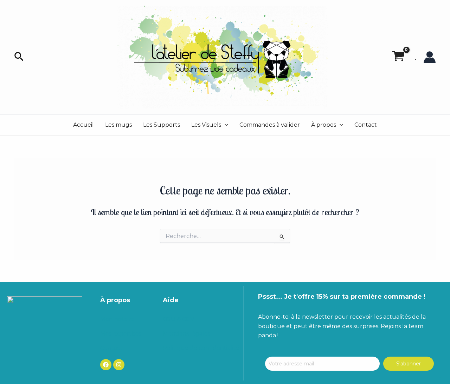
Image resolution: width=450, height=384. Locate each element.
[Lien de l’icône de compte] (429, 57)
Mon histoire (117, 319)
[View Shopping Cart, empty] (398, 57)
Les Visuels (206, 124)
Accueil (83, 124)
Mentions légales (186, 333)
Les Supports (161, 124)
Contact (365, 124)
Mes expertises (120, 333)
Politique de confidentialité (201, 348)
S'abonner (408, 363)
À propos (323, 124)
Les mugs (118, 124)
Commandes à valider (269, 124)
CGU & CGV (178, 319)
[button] (19, 57)
